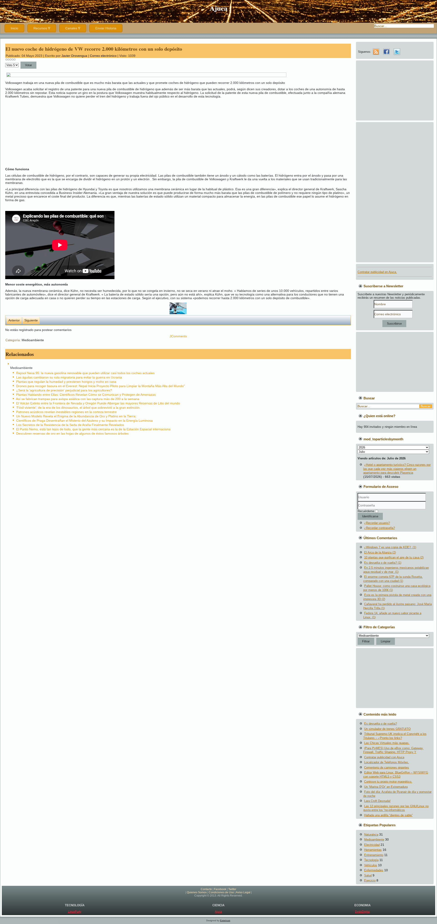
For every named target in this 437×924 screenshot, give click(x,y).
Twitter (232, 889)
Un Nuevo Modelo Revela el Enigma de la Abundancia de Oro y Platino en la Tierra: (76, 416)
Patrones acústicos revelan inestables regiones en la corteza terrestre (66, 412)
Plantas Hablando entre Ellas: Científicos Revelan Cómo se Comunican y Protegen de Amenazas (86, 394)
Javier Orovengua (74, 56)
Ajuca (219, 8)
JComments (178, 336)
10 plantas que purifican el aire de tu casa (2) (394, 557)
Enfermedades (373, 870)
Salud (368, 875)
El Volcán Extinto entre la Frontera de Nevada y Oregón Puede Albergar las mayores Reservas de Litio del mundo (98, 403)
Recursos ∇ (41, 28)
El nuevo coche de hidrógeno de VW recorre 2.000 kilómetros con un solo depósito (93, 49)
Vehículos (370, 865)
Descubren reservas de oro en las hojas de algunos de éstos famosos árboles (72, 433)
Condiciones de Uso (221, 892)
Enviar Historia (105, 28)
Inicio (14, 28)
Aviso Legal (243, 892)
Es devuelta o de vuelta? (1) (382, 562)
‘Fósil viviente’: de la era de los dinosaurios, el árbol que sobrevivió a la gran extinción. (78, 407)
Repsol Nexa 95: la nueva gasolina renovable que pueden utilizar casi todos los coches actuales (85, 373)
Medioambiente (33, 340)
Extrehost (225, 920)
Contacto (206, 889)
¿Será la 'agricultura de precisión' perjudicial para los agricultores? (64, 390)
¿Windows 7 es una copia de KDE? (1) (390, 547)
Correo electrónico (103, 56)
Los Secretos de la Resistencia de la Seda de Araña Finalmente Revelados (70, 425)
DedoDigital (362, 911)
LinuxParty (74, 911)
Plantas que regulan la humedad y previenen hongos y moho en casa (66, 381)
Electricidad (372, 844)
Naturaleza (371, 834)
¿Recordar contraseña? (379, 528)
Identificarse (370, 516)
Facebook (220, 889)
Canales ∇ (72, 28)
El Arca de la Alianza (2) (380, 552)
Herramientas (373, 849)
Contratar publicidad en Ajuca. (377, 272)
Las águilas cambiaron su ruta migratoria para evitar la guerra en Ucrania (69, 377)
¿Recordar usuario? (377, 523)
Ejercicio (370, 880)
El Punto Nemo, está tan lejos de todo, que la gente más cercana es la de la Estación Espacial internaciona (93, 429)
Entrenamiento (373, 855)
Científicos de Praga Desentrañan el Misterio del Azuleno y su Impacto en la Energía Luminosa (84, 420)
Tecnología (371, 860)
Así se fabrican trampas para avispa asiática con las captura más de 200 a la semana (77, 399)
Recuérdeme (366, 511)
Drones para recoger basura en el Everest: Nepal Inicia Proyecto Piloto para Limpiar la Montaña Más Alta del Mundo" (100, 386)
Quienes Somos (197, 892)
